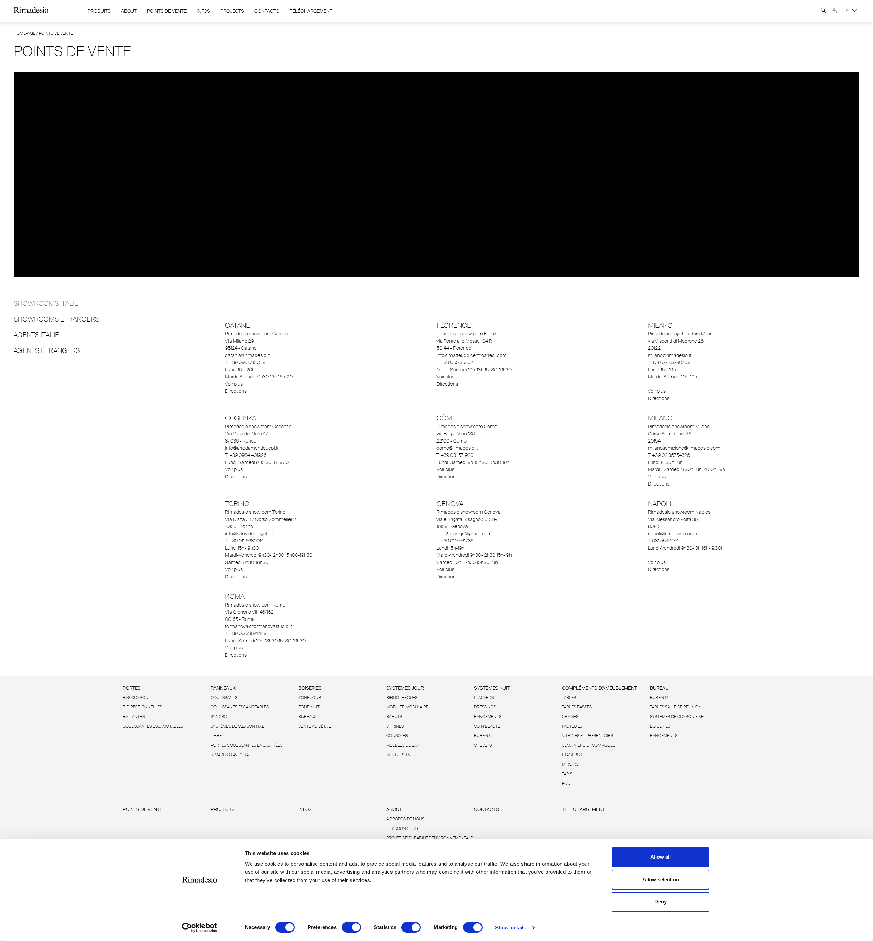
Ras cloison (135, 697)
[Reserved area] (834, 10)
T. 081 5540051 (663, 541)
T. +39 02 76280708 (669, 362)
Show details (510, 927)
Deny (660, 902)
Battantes (134, 716)
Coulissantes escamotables (153, 726)
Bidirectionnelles (142, 707)
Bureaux (307, 716)
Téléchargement (311, 11)
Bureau (482, 735)
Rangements (487, 716)
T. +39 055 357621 (455, 362)
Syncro (219, 716)
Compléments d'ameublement (599, 688)
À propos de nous (405, 819)
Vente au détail (314, 726)
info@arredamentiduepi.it (251, 448)
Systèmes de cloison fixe (237, 726)
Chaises (570, 716)
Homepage (24, 33)
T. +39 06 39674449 (245, 633)
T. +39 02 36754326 (669, 455)
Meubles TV (398, 755)
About (129, 11)
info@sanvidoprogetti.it (249, 534)
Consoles (397, 735)
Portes (132, 688)
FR (845, 10)
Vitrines (395, 726)
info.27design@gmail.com (464, 534)
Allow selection (660, 879)
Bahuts (394, 716)
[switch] (351, 927)
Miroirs (570, 764)
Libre (216, 735)
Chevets (483, 745)
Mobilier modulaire (407, 707)
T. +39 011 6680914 (244, 541)
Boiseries (310, 688)
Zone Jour (309, 697)
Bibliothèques (401, 697)
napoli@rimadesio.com (672, 534)
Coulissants (224, 697)
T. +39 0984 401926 (245, 455)
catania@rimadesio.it (247, 355)
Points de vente (167, 11)
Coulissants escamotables (240, 707)
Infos (203, 11)
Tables (569, 697)
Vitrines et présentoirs (587, 735)
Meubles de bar (402, 745)
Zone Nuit (309, 707)
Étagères (572, 755)
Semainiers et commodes (588, 745)
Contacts (266, 11)
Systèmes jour (405, 688)
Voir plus (234, 384)
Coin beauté (487, 726)
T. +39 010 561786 (454, 541)
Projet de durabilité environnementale (429, 838)
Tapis (567, 774)
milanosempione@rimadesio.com (684, 448)
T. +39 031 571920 (454, 455)
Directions (236, 391)
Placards (484, 697)
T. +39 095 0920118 (245, 362)
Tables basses (577, 707)
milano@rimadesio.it (669, 355)
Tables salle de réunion (675, 707)
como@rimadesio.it (457, 448)
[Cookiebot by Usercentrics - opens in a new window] (200, 928)
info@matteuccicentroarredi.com (471, 355)
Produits (99, 11)
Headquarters (402, 828)
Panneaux (223, 688)
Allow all (660, 857)
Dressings (485, 707)
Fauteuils (572, 726)
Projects (232, 11)
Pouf (567, 783)
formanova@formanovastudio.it (258, 626)
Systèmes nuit (492, 688)
